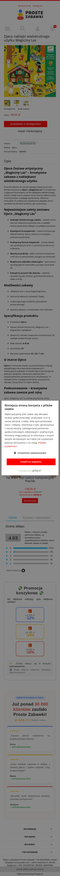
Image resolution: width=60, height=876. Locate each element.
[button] (30, 453)
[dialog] (30, 438)
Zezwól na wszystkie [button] (31, 461)
